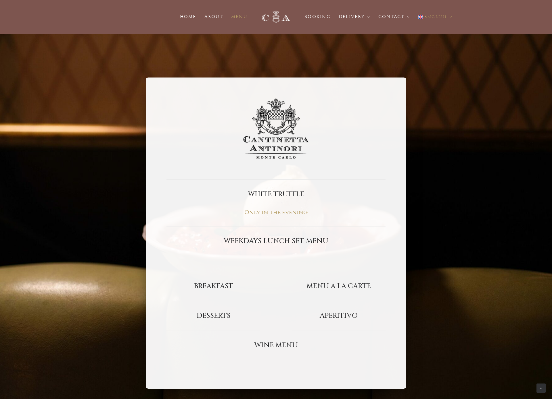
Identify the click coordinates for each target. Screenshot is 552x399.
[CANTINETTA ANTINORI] (276, 16)
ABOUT (213, 16)
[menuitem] (188, 17)
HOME (188, 16)
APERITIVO (339, 315)
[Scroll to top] (541, 387)
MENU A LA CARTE (338, 286)
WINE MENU (276, 345)
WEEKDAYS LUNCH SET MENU (276, 241)
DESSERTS (214, 315)
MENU (239, 16)
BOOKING (317, 16)
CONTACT (391, 16)
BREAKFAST (213, 286)
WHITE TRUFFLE (276, 194)
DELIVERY (352, 16)
